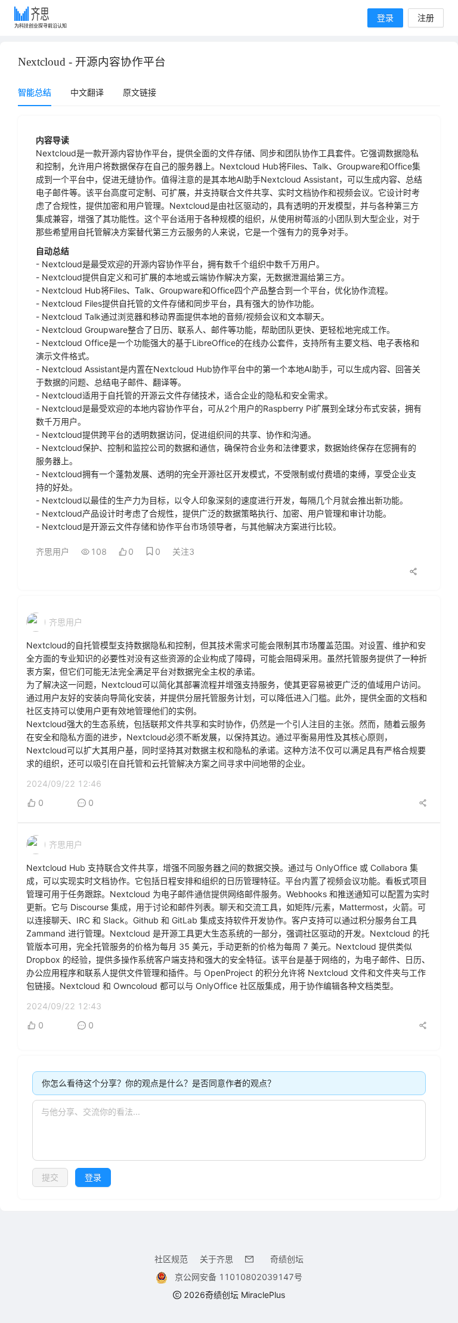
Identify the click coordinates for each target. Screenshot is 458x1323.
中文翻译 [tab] (87, 92)
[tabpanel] (229, 657)
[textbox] (229, 1130)
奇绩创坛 (287, 1259)
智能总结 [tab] (34, 92)
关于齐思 (216, 1259)
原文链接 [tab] (139, 92)
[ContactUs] (251, 1259)
